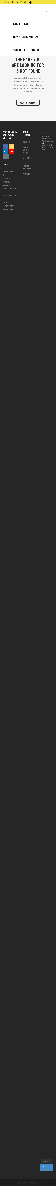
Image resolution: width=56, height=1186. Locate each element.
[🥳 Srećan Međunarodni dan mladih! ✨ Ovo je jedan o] (46, 211)
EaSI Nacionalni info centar (27, 165)
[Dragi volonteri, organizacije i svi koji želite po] (46, 532)
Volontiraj (26, 173)
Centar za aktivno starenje (26, 149)
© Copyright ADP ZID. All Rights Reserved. (28, 1182)
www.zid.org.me (8, 208)
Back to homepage (28, 102)
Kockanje (26, 141)
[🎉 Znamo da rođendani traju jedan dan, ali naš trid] (46, 1106)
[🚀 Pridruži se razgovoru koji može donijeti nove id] (46, 307)
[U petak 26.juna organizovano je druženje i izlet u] (46, 800)
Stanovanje (27, 157)
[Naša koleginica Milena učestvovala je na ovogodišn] (46, 967)
